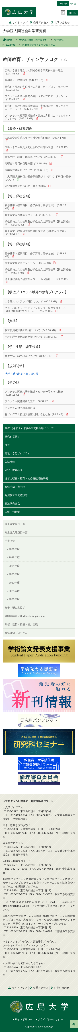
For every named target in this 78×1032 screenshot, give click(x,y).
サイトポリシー (23, 1019)
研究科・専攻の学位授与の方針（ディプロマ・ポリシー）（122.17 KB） (38, 88)
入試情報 (10, 461)
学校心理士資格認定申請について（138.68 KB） (32, 336)
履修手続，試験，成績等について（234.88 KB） (32, 156)
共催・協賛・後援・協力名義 (21, 624)
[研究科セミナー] (39, 741)
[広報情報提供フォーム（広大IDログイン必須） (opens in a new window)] (39, 763)
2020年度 (14, 599)
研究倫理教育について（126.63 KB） (26, 186)
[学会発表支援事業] (39, 670)
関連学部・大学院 (15, 486)
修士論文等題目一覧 (16, 532)
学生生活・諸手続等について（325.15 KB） (30, 356)
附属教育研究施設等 (16, 495)
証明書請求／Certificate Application (25, 616)
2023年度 (14, 574)
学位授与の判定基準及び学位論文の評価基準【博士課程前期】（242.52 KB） (38, 223)
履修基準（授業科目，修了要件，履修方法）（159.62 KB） (35, 255)
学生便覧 (59, 40)
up (74, 1025)
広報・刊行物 (12, 511)
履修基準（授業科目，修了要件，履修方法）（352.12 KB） (35, 207)
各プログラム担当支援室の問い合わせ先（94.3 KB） (35, 414)
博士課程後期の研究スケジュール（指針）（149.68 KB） (37, 279)
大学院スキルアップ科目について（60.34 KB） (31, 301)
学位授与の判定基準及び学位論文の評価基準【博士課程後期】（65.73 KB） (38, 271)
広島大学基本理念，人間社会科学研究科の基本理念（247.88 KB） (34, 72)
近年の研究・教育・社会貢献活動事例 (26, 478)
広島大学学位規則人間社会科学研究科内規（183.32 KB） (37, 147)
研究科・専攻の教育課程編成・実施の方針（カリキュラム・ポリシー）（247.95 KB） (36, 107)
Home (9, 40)
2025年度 (14, 557)
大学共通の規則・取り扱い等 (21, 373)
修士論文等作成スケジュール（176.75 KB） (30, 214)
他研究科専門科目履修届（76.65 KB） (26, 163)
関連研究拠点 (12, 503)
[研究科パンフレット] (39, 720)
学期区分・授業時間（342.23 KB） (25, 80)
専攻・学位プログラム (17, 453)
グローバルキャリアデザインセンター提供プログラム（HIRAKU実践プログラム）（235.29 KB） (35, 310)
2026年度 (14, 549)
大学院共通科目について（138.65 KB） (27, 170)
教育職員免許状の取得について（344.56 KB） (31, 330)
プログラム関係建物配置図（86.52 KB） (28, 401)
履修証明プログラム (16, 632)
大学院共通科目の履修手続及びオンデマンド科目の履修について (38, 178)
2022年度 (10, 45)
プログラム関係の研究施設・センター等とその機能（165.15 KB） (34, 393)
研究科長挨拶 (12, 436)
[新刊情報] (39, 695)
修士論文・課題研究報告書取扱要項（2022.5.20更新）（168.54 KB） (36, 233)
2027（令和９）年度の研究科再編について (29, 428)
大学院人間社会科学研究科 (24, 31)
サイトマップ (20, 22)
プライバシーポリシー (50, 1019)
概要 (7, 445)
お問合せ (62, 22)
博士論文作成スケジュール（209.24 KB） (28, 262)
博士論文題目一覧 (15, 524)
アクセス (41, 22)
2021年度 (14, 591)
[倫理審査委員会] (39, 778)
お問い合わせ (61, 987)
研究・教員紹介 (13, 470)
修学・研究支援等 (15, 607)
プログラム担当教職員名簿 (20, 407)
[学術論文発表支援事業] (39, 650)
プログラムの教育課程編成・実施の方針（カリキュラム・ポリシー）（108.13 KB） (38, 117)
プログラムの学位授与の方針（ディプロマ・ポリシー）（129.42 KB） (36, 98)
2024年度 (14, 565)
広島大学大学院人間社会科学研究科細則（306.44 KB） (36, 137)
